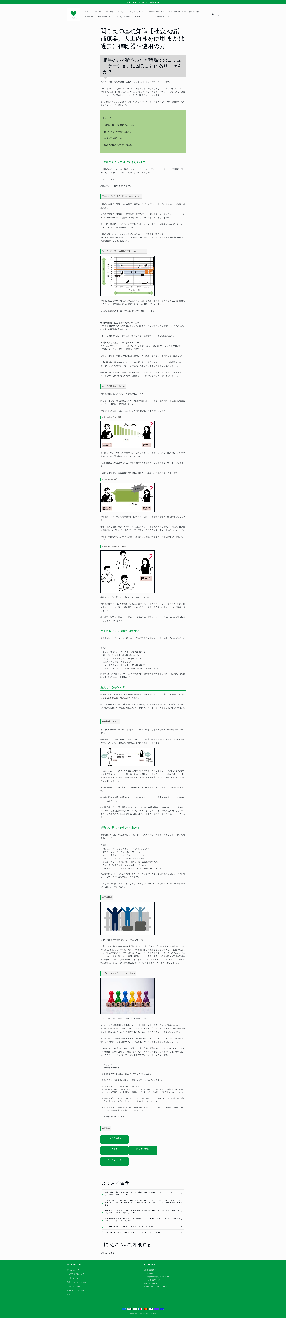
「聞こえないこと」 (114, 1159)
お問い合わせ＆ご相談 (75, 1290)
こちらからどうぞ (108, 1253)
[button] (98, 11)
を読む (123, 1117)
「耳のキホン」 (114, 1148)
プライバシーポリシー (75, 1286)
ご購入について (73, 1270)
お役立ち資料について (75, 1274)
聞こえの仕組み (114, 1138)
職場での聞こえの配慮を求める (118, 145)
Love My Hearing (139, 1313)
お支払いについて (74, 1278)
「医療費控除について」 (111, 1117)
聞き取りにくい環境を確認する (118, 132)
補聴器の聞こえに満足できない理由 (120, 125)
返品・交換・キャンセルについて (80, 1282)
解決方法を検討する (113, 138)
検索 (68, 1294)
